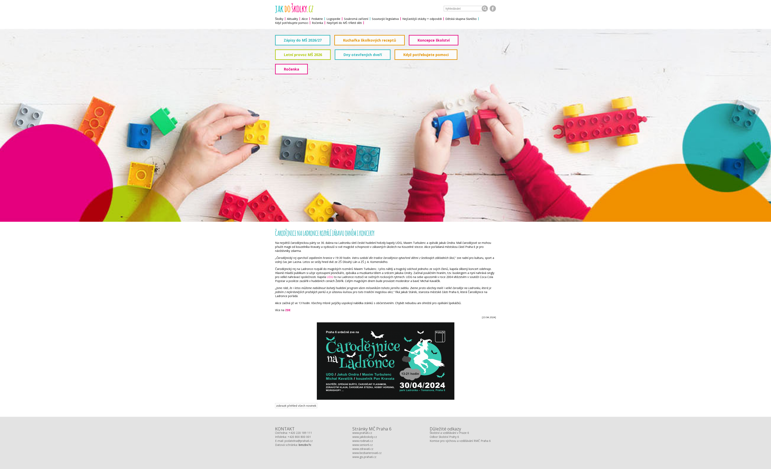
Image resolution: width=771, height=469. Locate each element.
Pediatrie (317, 19)
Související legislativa (385, 19)
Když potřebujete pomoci (291, 23)
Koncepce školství (433, 40)
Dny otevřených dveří (362, 54)
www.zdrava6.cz (362, 449)
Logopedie (333, 19)
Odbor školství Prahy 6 (444, 437)
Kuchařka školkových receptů (369, 40)
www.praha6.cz (362, 433)
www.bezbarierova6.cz (366, 453)
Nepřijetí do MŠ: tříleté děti (344, 23)
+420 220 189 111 (300, 433)
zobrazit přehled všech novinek (296, 406)
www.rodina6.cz (362, 441)
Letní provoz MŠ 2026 (303, 54)
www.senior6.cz (362, 445)
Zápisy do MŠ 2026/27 (303, 40)
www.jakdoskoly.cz (364, 437)
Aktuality (292, 19)
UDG (330, 277)
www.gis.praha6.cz (364, 457)
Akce (305, 19)
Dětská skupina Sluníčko (461, 19)
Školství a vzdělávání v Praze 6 (449, 433)
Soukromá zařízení (356, 19)
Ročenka (317, 23)
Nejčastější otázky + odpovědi (422, 19)
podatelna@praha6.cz (299, 441)
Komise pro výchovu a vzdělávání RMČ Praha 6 (460, 441)
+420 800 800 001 (299, 437)
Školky (279, 19)
